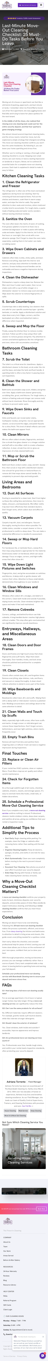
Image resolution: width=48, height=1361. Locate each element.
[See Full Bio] (32, 1106)
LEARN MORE (13, 1167)
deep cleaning (16, 931)
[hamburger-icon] (41, 5)
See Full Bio (26, 1106)
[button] (24, 18)
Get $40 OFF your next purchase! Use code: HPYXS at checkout (18, 1209)
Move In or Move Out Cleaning (33, 49)
